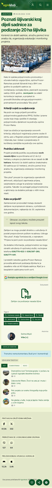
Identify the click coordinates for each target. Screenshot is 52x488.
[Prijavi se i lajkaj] (32, 482)
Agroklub (23, 480)
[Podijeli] (39, 482)
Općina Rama (24, 319)
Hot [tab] (4, 366)
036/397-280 (33, 251)
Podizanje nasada (13, 315)
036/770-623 (18, 251)
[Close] (40, 5)
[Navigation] (47, 5)
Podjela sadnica (12, 323)
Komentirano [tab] (14, 366)
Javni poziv (28, 93)
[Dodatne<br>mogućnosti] (46, 482)
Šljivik (40, 315)
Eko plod (37, 319)
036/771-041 (10, 255)
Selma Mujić (26, 334)
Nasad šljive (28, 315)
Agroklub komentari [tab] (9, 347)
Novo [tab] (25, 366)
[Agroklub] (9, 4)
